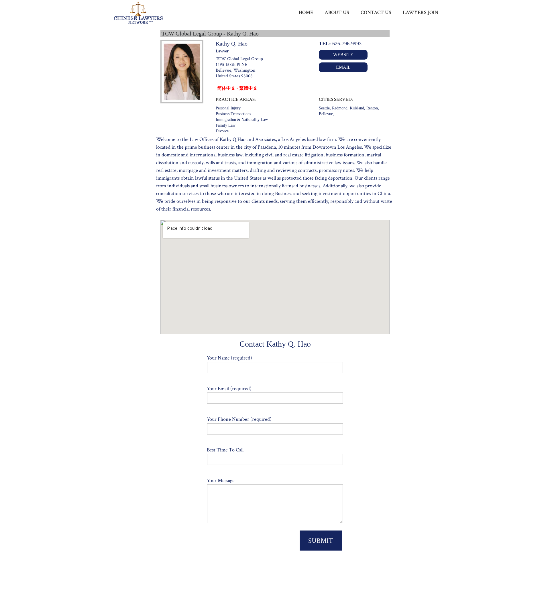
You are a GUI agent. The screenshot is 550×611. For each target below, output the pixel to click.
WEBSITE (343, 54)
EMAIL (343, 67)
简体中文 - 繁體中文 (237, 88)
